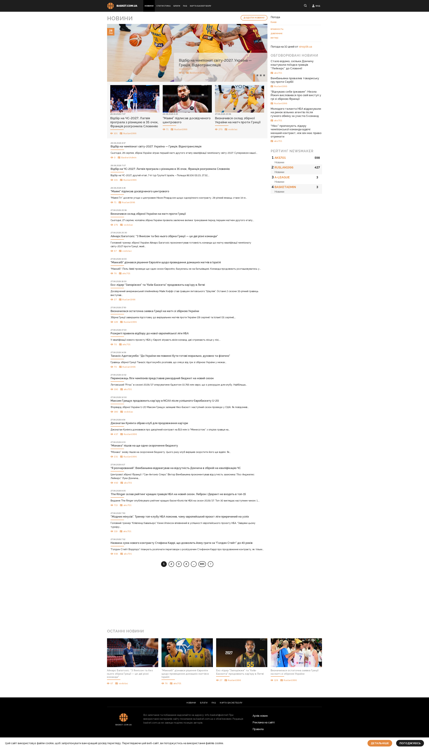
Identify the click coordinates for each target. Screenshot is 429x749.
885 (202, 563)
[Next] (260, 53)
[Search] (305, 5)
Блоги (176, 6)
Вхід (318, 6)
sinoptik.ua (305, 46)
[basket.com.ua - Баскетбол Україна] (122, 6)
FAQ (185, 6)
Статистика (163, 6)
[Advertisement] (214, 599)
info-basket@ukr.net (216, 714)
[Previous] (114, 53)
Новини (149, 6)
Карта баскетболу (200, 6)
